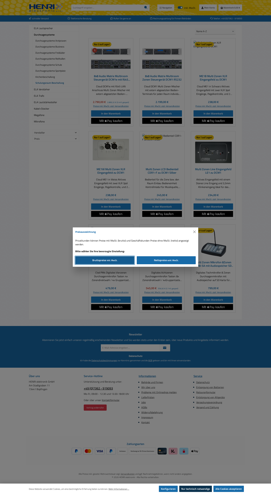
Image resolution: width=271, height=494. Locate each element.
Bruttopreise (104, 260)
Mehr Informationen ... (119, 489)
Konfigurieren (168, 489)
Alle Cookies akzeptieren (228, 489)
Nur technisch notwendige (195, 489)
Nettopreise (166, 260)
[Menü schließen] (194, 231)
